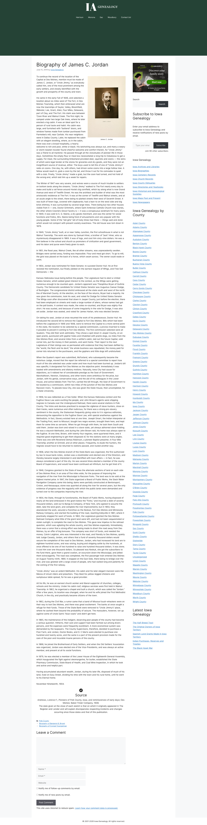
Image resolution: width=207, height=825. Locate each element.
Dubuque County (141, 337)
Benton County (140, 243)
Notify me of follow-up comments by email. (59, 788)
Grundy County (140, 365)
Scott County (139, 532)
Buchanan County (141, 260)
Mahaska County (141, 459)
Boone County (139, 252)
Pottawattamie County (143, 516)
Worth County (139, 597)
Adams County (140, 227)
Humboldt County (141, 398)
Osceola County (140, 492)
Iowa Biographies (141, 171)
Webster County (140, 581)
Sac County (138, 528)
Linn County (138, 439)
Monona (91, 17)
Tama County (139, 549)
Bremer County (140, 256)
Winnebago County (142, 585)
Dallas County (139, 317)
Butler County (139, 268)
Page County (139, 496)
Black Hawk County (142, 247)
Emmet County (140, 341)
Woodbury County (141, 593)
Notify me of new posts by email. (54, 795)
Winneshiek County (142, 589)
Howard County (140, 394)
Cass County (139, 280)
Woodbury (112, 17)
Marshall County (140, 467)
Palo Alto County (141, 500)
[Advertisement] (103, 39)
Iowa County (139, 406)
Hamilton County (141, 374)
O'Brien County (140, 488)
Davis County (139, 321)
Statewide (138, 540)
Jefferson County (141, 418)
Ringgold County (141, 524)
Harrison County (140, 386)
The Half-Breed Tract (143, 623)
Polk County (44, 721)
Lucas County (139, 447)
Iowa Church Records (143, 179)
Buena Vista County (142, 264)
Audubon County (141, 239)
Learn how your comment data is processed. (96, 808)
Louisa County (140, 443)
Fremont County (140, 357)
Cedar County (139, 284)
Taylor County (139, 553)
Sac (101, 17)
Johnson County (140, 422)
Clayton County (140, 304)
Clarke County (139, 300)
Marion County (140, 463)
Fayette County (140, 345)
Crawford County (141, 313)
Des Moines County (142, 333)
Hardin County (140, 382)
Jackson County (140, 410)
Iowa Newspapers (141, 202)
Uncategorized (140, 557)
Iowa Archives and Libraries (146, 167)
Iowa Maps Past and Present (146, 198)
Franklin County (140, 353)
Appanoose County (142, 235)
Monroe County (140, 475)
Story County (139, 544)
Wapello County (140, 565)
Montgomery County (142, 479)
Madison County (140, 455)
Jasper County (140, 414)
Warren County (140, 569)
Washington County (142, 573)
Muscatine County (141, 483)
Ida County (138, 402)
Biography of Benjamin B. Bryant (52, 723)
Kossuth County (140, 431)
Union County (139, 561)
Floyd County (139, 349)
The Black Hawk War (143, 648)
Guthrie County (140, 370)
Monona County (140, 471)
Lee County (138, 435)
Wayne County (140, 577)
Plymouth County (141, 504)
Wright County (139, 601)
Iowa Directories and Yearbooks (148, 187)
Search (136, 99)
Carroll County (139, 276)
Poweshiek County (142, 520)
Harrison (79, 17)
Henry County (139, 390)
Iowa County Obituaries (144, 183)
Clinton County (140, 308)
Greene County (140, 361)
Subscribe (160, 145)
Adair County (139, 223)
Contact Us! (126, 17)
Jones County (139, 426)
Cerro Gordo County (142, 288)
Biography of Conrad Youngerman (53, 726)
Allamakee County (141, 231)
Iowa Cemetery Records (144, 175)
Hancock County (141, 378)
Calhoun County (140, 272)
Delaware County (141, 329)
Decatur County (140, 325)
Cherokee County (141, 292)
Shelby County (140, 536)
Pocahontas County (142, 508)
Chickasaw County (142, 296)
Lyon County (139, 451)
